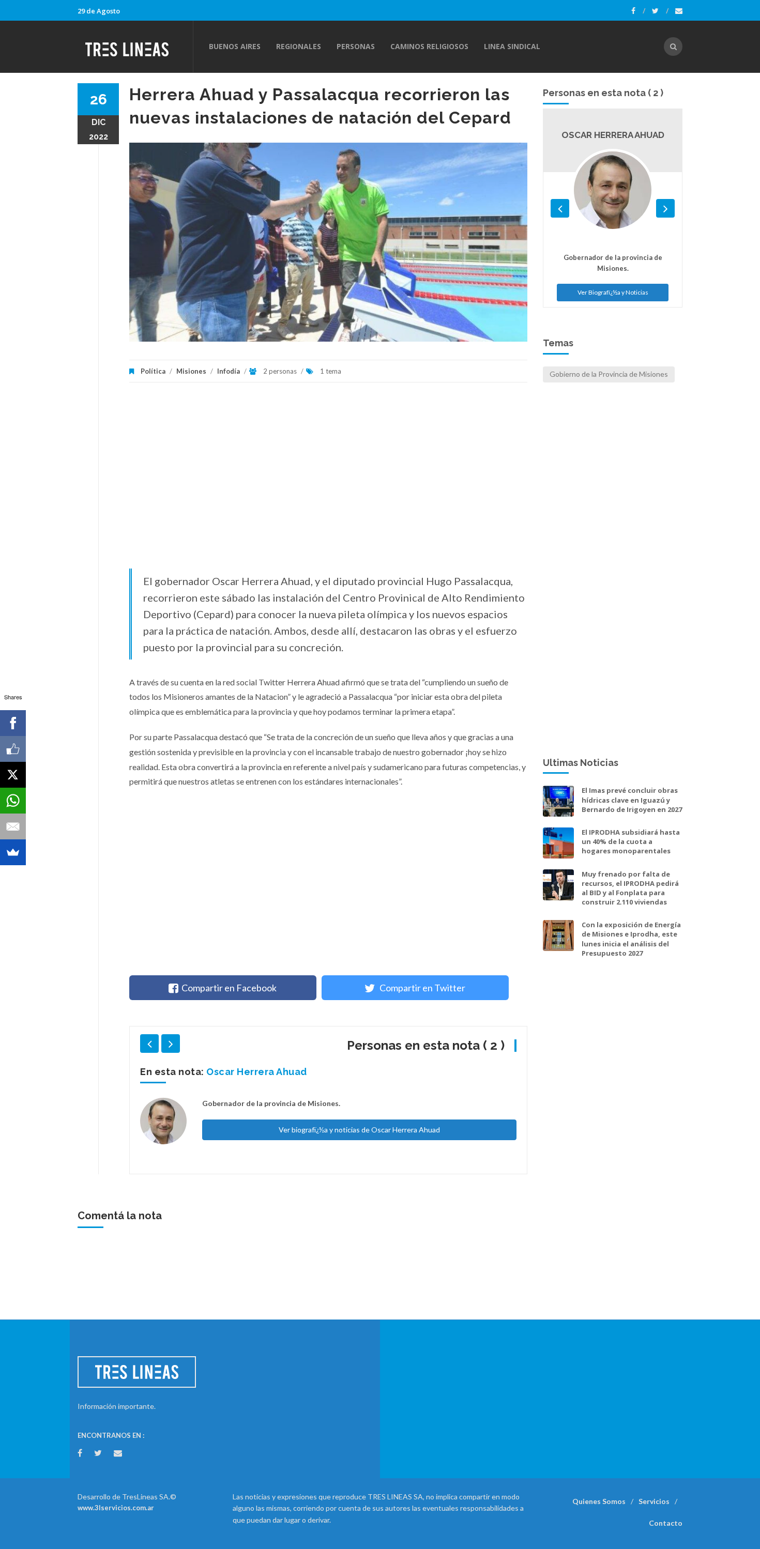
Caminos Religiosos (429, 46)
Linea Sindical (512, 46)
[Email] (13, 826)
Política (153, 371)
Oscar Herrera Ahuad (256, 1071)
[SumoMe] (13, 852)
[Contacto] (678, 11)
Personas (356, 46)
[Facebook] (638, 11)
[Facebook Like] (13, 749)
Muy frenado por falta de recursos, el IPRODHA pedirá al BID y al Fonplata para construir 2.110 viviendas (630, 888)
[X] (13, 775)
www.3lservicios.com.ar (116, 1508)
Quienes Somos (599, 1501)
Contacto (665, 1523)
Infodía (228, 371)
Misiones (191, 371)
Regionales (298, 46)
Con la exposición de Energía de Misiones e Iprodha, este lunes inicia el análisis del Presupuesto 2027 (631, 939)
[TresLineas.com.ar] (135, 46)
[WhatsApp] (13, 801)
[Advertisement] (328, 480)
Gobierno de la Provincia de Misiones (609, 374)
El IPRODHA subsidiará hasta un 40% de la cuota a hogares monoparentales (631, 841)
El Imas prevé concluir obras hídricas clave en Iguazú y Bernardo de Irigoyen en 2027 (632, 800)
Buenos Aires (235, 46)
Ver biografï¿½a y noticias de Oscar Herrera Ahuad (359, 1129)
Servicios (654, 1501)
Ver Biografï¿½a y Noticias (612, 292)
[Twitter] (660, 11)
